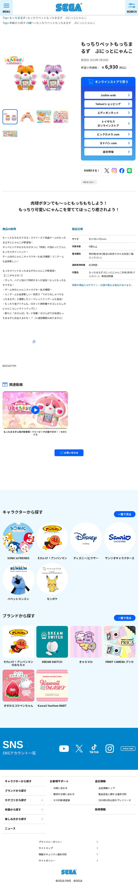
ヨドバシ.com (108, 143)
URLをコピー (89, 182)
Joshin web (108, 95)
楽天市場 (108, 152)
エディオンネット (108, 113)
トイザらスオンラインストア (108, 123)
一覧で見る (124, 514)
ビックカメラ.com (108, 134)
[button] (10, 116)
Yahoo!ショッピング (108, 104)
